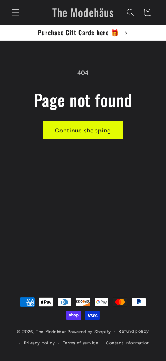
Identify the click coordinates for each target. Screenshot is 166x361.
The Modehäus (51, 331)
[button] (15, 12)
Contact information (127, 343)
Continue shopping (83, 130)
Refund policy (134, 331)
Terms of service (80, 343)
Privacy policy (39, 343)
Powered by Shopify (89, 331)
